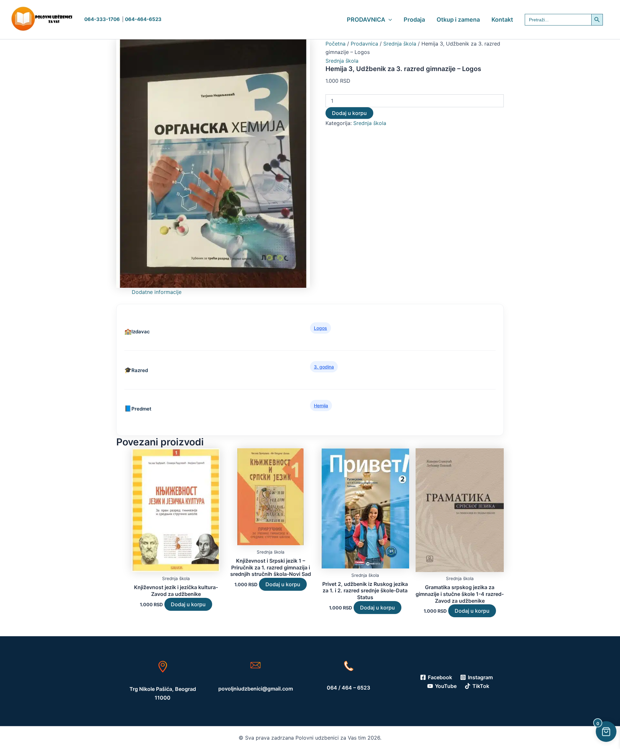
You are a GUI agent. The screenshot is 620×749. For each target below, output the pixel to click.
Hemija (321, 405)
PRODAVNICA (366, 19)
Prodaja (414, 19)
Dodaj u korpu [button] (188, 604)
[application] (388, 20)
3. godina (324, 366)
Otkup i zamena (458, 19)
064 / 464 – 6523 (348, 687)
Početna (336, 43)
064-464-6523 (143, 19)
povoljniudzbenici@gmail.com (255, 688)
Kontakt (502, 19)
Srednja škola (399, 43)
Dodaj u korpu (349, 113)
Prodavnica (364, 43)
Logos (320, 328)
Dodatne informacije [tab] (156, 292)
